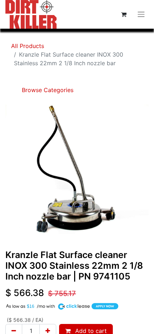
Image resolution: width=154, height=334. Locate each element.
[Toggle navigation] (141, 14)
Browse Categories (46, 90)
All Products (27, 45)
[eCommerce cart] (123, 14)
